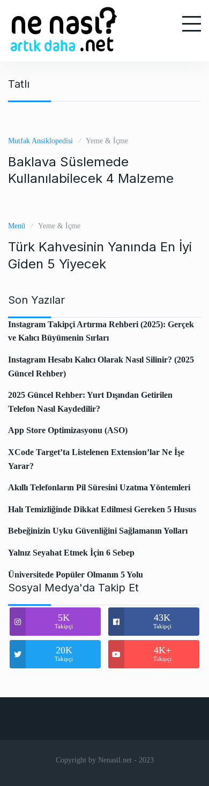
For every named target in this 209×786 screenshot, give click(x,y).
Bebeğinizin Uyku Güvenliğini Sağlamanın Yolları (98, 530)
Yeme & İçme (107, 141)
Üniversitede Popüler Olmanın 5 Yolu (75, 574)
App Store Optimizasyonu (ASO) (68, 430)
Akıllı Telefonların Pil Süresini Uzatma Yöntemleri (99, 487)
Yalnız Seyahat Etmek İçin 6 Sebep (71, 552)
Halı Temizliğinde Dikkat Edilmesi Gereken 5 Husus (102, 509)
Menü (16, 226)
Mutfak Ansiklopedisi (40, 141)
